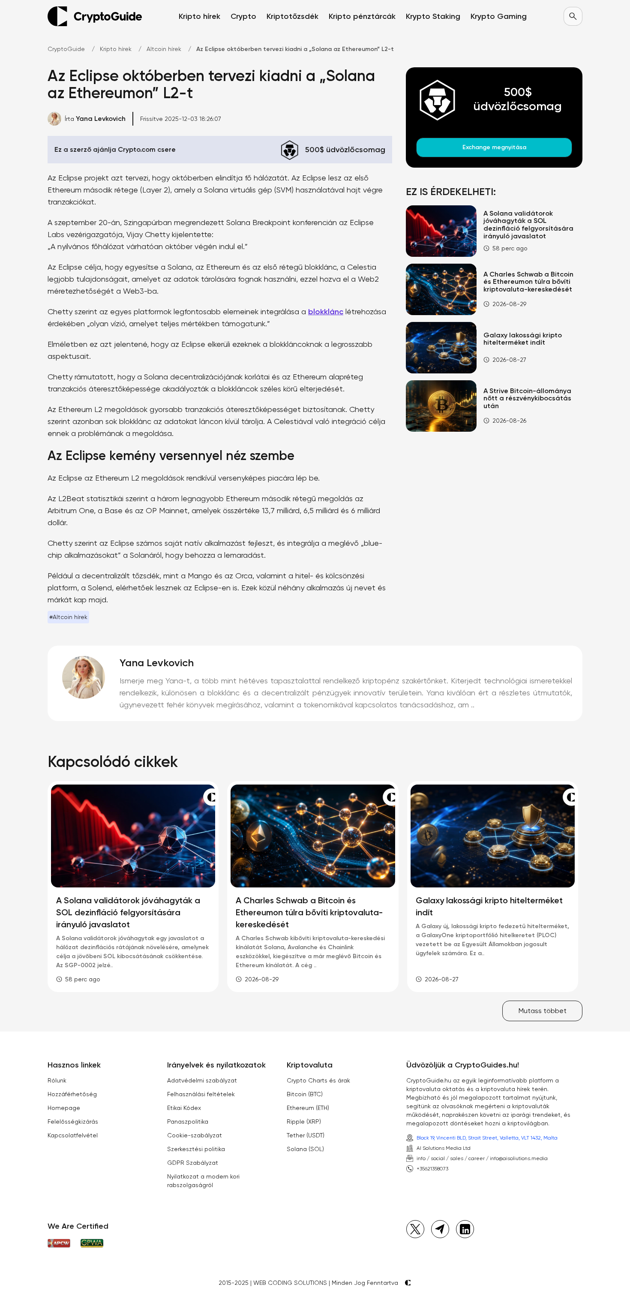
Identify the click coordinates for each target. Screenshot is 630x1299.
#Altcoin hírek (68, 616)
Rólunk (57, 1080)
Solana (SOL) (305, 1149)
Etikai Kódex (184, 1107)
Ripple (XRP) (304, 1121)
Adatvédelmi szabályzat (202, 1080)
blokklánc (325, 311)
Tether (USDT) (305, 1135)
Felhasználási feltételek (201, 1094)
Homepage (64, 1107)
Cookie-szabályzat (194, 1135)
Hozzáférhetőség (72, 1094)
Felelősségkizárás (73, 1121)
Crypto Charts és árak (318, 1080)
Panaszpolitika (187, 1121)
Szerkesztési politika (196, 1149)
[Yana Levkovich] (83, 677)
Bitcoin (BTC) (305, 1094)
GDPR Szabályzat (192, 1162)
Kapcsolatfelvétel (73, 1135)
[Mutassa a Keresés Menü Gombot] (573, 16)
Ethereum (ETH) (308, 1107)
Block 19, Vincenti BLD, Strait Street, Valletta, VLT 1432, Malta (487, 1138)
